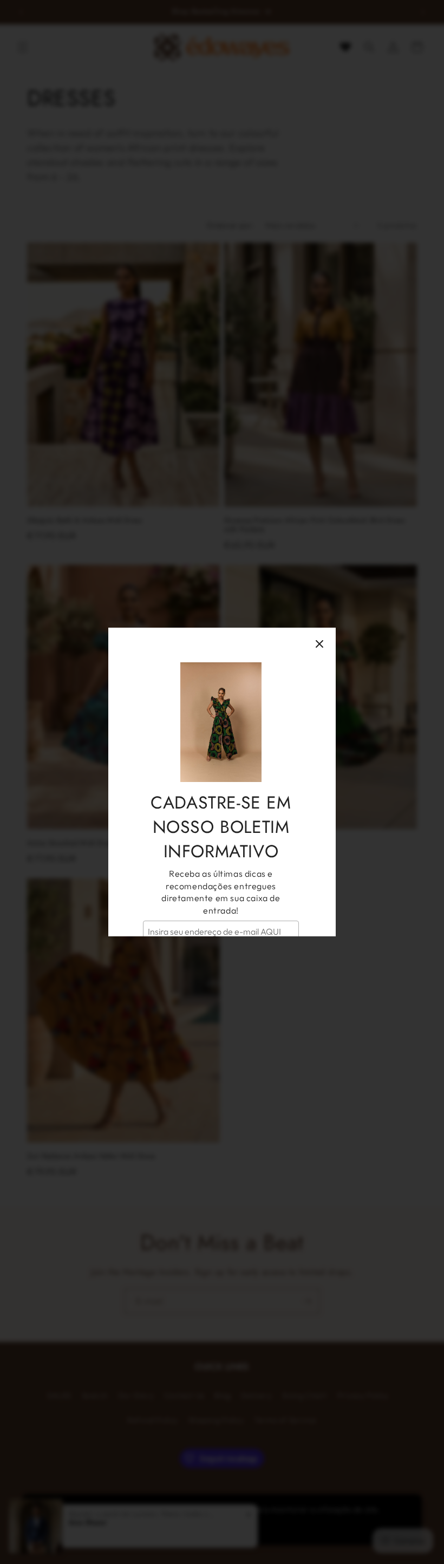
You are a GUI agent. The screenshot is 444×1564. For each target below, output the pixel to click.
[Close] (319, 643)
